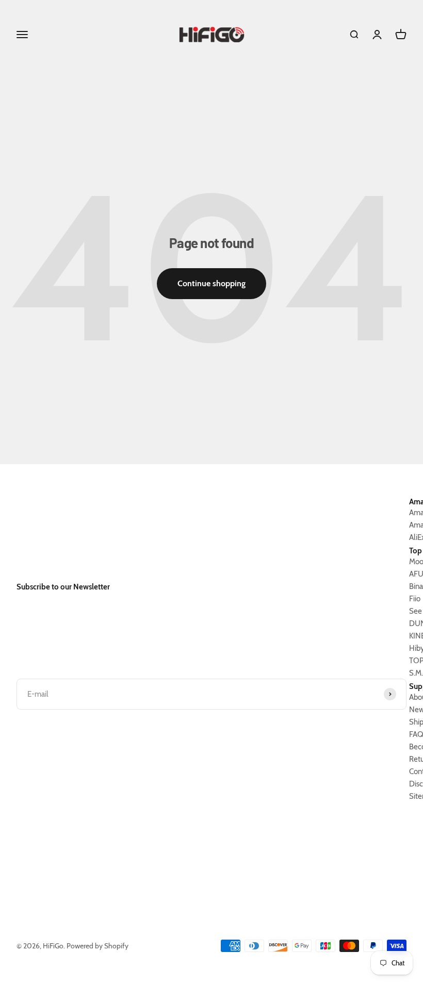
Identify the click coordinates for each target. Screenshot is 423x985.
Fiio (414, 598)
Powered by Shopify (97, 945)
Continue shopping (211, 283)
